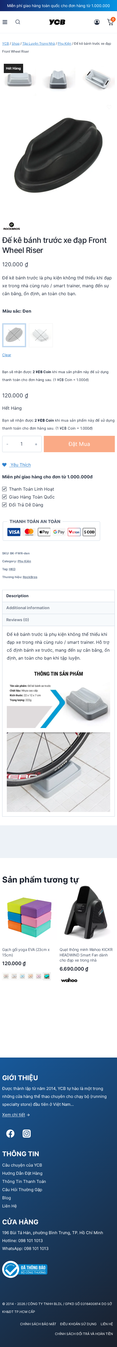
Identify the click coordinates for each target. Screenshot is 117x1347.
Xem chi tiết (13, 1114)
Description (17, 595)
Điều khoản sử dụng (78, 1324)
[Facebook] (10, 1133)
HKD (12, 569)
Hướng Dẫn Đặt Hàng (22, 1173)
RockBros (30, 577)
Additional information (28, 607)
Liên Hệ (9, 1206)
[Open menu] (5, 22)
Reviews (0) (17, 619)
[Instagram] (27, 1133)
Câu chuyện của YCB (22, 1165)
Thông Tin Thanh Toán (24, 1181)
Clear (6, 355)
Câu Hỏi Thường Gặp (22, 1189)
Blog (6, 1197)
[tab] (58, 596)
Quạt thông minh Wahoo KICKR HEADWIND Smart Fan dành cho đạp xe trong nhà (86, 954)
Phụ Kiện (24, 561)
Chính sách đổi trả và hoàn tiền (84, 1334)
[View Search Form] (18, 22)
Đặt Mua (79, 444)
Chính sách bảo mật (38, 1324)
